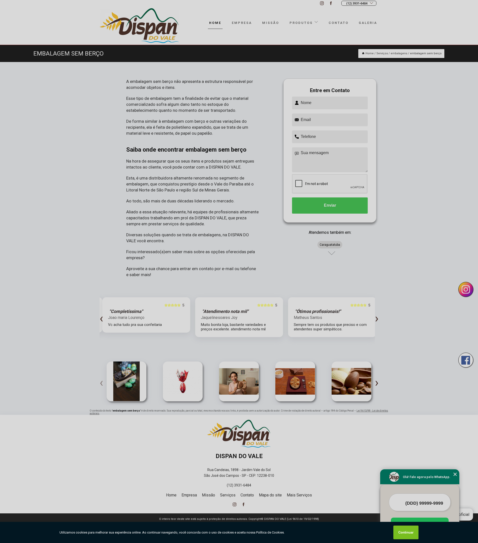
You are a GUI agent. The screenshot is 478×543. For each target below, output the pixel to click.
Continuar (406, 532)
